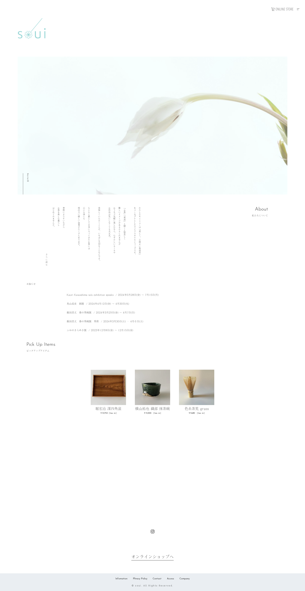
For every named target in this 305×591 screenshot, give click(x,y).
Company (185, 579)
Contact (157, 579)
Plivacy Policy (140, 579)
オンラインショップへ (152, 556)
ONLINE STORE (284, 9)
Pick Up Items (40, 344)
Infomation (121, 579)
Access (170, 579)
